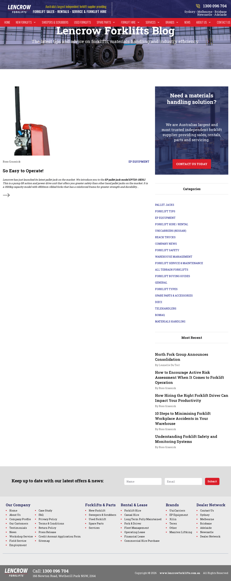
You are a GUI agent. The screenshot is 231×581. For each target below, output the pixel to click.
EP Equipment (178, 515)
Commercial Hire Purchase (142, 540)
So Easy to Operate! (23, 171)
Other (173, 528)
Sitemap (44, 540)
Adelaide (206, 528)
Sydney (205, 515)
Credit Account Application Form (60, 536)
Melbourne (207, 519)
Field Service (17, 540)
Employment (18, 545)
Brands (170, 22)
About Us (201, 22)
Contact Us (223, 22)
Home (7, 22)
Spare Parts (104, 22)
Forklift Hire (128, 22)
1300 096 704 (56, 571)
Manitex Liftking (180, 532)
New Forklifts (24, 22)
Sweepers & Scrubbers (55, 22)
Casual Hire (131, 515)
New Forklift (97, 510)
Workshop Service (21, 536)
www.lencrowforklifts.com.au (180, 573)
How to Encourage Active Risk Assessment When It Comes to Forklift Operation (189, 377)
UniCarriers (177, 510)
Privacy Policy (48, 519)
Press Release (47, 532)
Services (151, 22)
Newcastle (206, 532)
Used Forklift (97, 519)
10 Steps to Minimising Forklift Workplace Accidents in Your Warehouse (183, 418)
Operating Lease (134, 532)
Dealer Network (210, 536)
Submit (212, 481)
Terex (173, 523)
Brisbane (206, 523)
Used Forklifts (82, 22)
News (187, 22)
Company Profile (20, 519)
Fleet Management (136, 528)
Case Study (45, 510)
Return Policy (47, 528)
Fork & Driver (132, 523)
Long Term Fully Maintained (143, 519)
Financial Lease (134, 536)
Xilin (172, 519)
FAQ (41, 515)
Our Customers (18, 523)
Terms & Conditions (51, 523)
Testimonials (18, 528)
